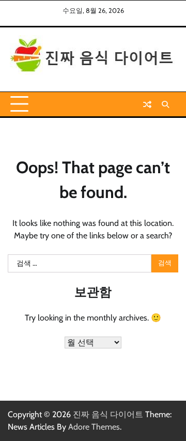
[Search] (165, 104)
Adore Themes (94, 427)
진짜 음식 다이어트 (108, 414)
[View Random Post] (147, 104)
